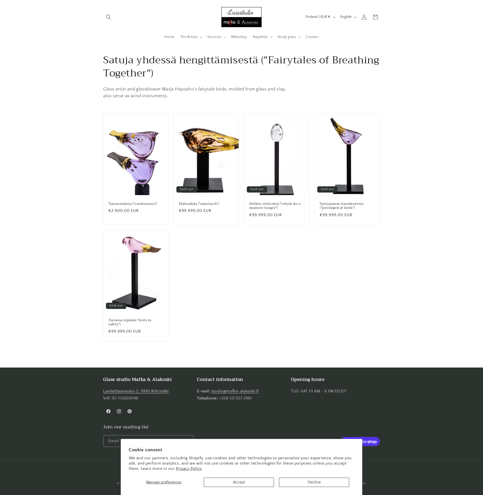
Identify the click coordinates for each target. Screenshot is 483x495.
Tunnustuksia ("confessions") (132, 204)
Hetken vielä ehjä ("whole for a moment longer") (275, 206)
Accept (239, 482)
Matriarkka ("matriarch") (199, 204)
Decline (314, 482)
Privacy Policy (189, 468)
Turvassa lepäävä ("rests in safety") (129, 322)
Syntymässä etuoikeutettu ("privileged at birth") (342, 206)
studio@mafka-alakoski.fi (235, 391)
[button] (108, 17)
